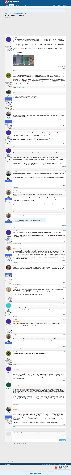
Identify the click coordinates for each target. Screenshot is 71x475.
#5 (65, 130)
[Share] (63, 37)
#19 (65, 382)
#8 (65, 190)
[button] (20, 5)
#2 (65, 73)
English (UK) (8, 464)
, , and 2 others (21, 300)
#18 (65, 366)
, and (20, 87)
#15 (65, 319)
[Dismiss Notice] (65, 9)
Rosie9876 (8, 17)
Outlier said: (15, 369)
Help (60, 464)
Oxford (10, 276)
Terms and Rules (49, 464)
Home (7, 5)
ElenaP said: (15, 321)
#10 (65, 230)
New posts (7, 7)
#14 (65, 303)
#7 (65, 171)
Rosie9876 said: (16, 92)
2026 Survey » (39, 9)
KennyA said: (15, 151)
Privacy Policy (56, 464)
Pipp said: (15, 409)
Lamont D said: (16, 305)
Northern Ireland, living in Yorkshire (9, 126)
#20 (65, 407)
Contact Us (43, 464)
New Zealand (9, 102)
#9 (65, 213)
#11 (65, 246)
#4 (65, 111)
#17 (65, 351)
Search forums (12, 7)
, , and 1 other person (22, 127)
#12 (65, 265)
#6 (65, 148)
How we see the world (18, 219)
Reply (64, 68)
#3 (65, 90)
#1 (65, 37)
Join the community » (63, 468)
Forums (11, 5)
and (18, 145)
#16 (65, 334)
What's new (17, 5)
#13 (65, 287)
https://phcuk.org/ (28, 206)
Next (9, 35)
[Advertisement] (35, 26)
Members (24, 5)
